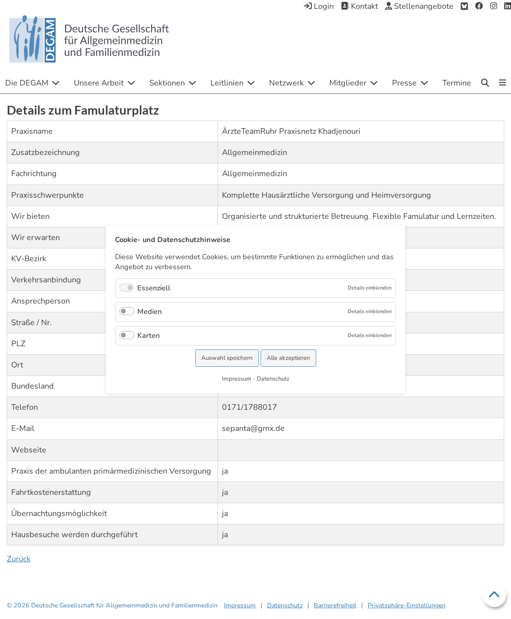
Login (323, 6)
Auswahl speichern (227, 358)
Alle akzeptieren (288, 358)
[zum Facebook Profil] (479, 6)
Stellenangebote (423, 6)
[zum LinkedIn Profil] (507, 6)
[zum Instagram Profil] (493, 6)
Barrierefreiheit (335, 605)
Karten (148, 335)
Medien (149, 311)
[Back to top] (494, 595)
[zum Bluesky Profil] (464, 6)
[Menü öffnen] (502, 83)
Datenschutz (285, 605)
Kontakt (363, 6)
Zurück (19, 559)
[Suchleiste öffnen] (485, 83)
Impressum (240, 605)
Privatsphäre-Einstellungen (407, 605)
